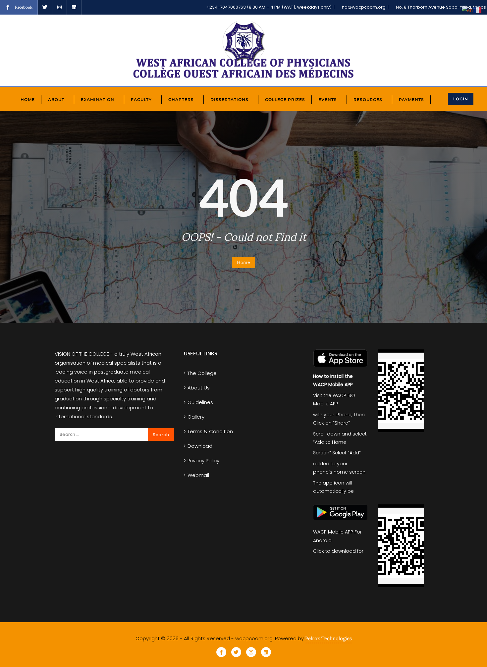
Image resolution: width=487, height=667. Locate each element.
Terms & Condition (210, 431)
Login (460, 98)
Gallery (196, 416)
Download (200, 445)
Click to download (334, 551)
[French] (477, 9)
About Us (199, 387)
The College (202, 373)
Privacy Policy (203, 460)
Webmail (198, 475)
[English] (467, 9)
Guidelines (200, 402)
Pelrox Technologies (328, 638)
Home (243, 262)
